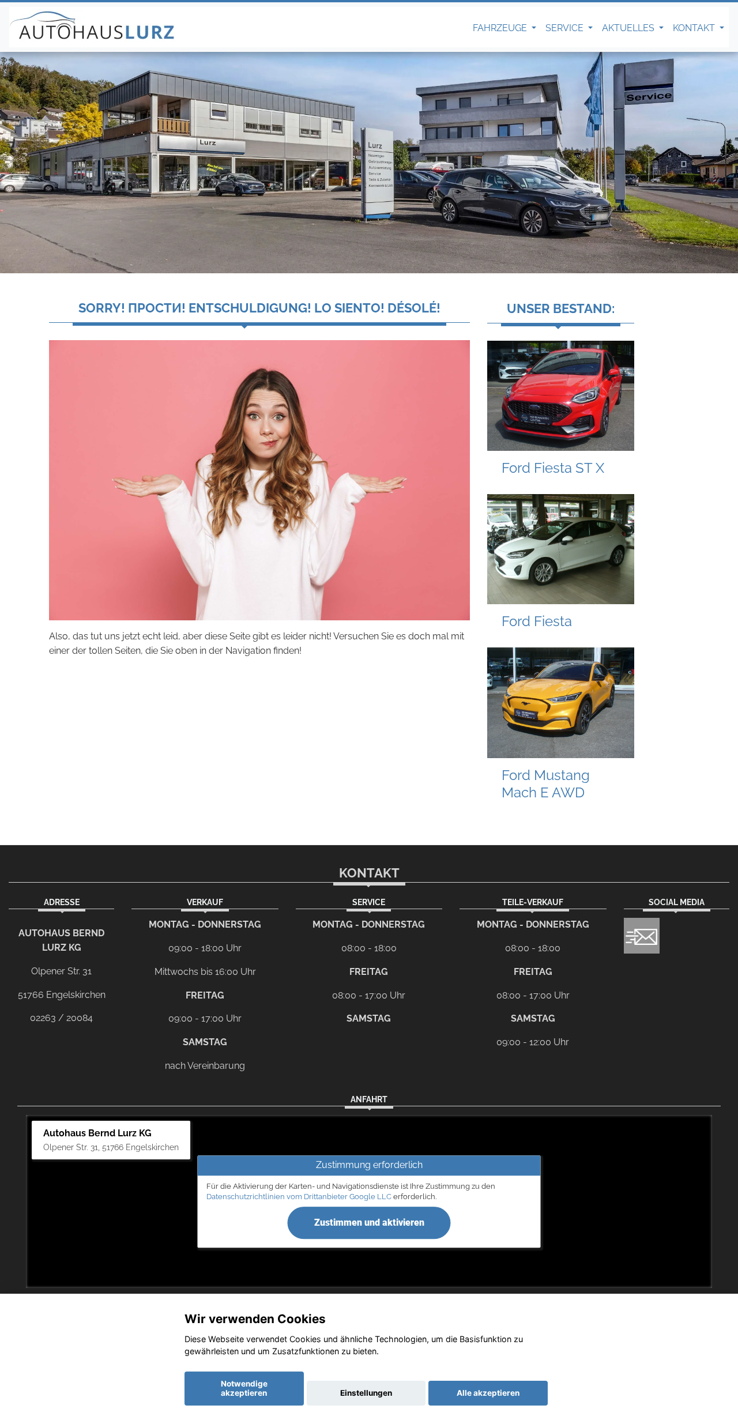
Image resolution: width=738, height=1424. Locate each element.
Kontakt (695, 27)
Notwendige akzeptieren (244, 1388)
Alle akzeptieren (488, 1392)
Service (565, 27)
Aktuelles (629, 27)
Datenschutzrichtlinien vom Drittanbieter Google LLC (298, 1196)
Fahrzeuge (501, 27)
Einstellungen (366, 1392)
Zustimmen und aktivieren (369, 1222)
